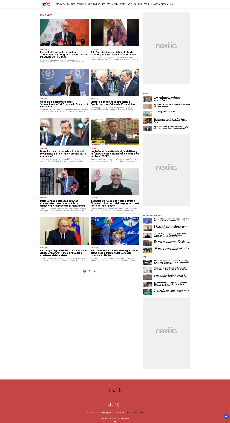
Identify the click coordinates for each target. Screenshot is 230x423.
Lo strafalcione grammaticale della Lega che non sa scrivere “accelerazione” (171, 127)
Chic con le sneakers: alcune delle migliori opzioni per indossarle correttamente (169, 98)
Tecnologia (112, 4)
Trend (147, 4)
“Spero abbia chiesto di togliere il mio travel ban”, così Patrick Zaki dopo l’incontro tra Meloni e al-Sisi (170, 235)
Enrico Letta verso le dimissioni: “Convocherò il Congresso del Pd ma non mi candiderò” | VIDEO (64, 54)
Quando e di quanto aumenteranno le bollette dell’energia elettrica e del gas (170, 268)
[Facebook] (109, 403)
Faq (171, 4)
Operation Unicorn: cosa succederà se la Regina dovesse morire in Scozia (171, 290)
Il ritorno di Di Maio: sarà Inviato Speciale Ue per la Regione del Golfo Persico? (171, 226)
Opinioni (138, 4)
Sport (123, 4)
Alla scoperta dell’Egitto (164, 112)
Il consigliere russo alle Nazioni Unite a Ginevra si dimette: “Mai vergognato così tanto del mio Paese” (115, 203)
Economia (81, 4)
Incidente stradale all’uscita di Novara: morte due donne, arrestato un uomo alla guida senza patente (171, 262)
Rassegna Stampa (159, 4)
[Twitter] (116, 403)
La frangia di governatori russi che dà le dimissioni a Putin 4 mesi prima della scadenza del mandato (63, 253)
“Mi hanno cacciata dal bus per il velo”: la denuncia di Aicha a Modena (171, 249)
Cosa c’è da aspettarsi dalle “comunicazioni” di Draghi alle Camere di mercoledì (64, 104)
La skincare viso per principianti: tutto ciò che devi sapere (172, 105)
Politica (71, 4)
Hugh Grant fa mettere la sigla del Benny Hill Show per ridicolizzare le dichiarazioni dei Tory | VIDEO (115, 153)
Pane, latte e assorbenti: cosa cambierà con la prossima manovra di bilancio (171, 219)
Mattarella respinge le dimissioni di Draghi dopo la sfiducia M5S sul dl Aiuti (113, 103)
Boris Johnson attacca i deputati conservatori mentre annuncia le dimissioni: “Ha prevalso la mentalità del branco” (63, 203)
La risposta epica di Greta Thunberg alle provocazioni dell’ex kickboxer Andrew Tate (171, 120)
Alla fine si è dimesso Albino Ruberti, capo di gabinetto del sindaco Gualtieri (113, 53)
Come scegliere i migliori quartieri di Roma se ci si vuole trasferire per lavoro (171, 275)
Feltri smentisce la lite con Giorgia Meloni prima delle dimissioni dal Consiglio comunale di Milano (114, 253)
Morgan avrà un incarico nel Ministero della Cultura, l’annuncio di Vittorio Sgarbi (172, 241)
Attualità (60, 4)
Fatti (129, 4)
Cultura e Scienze (96, 4)
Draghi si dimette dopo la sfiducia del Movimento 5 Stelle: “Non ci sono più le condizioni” (63, 153)
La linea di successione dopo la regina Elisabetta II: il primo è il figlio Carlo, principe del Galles (170, 284)
